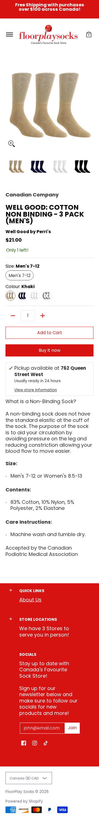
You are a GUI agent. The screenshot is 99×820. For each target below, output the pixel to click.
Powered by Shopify (24, 801)
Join (72, 728)
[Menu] (9, 34)
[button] (89, 34)
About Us (30, 599)
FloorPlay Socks (20, 791)
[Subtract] (13, 316)
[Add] (42, 316)
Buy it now (50, 350)
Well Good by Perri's (28, 231)
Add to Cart (49, 332)
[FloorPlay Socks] (48, 34)
